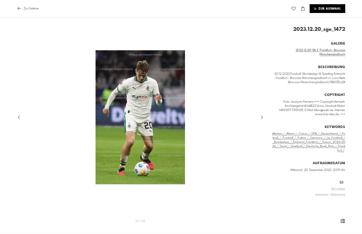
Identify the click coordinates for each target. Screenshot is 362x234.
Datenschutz (338, 194)
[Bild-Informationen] (342, 221)
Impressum (321, 194)
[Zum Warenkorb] (302, 9)
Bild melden (338, 189)
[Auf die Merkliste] (293, 9)
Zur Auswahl (329, 8)
